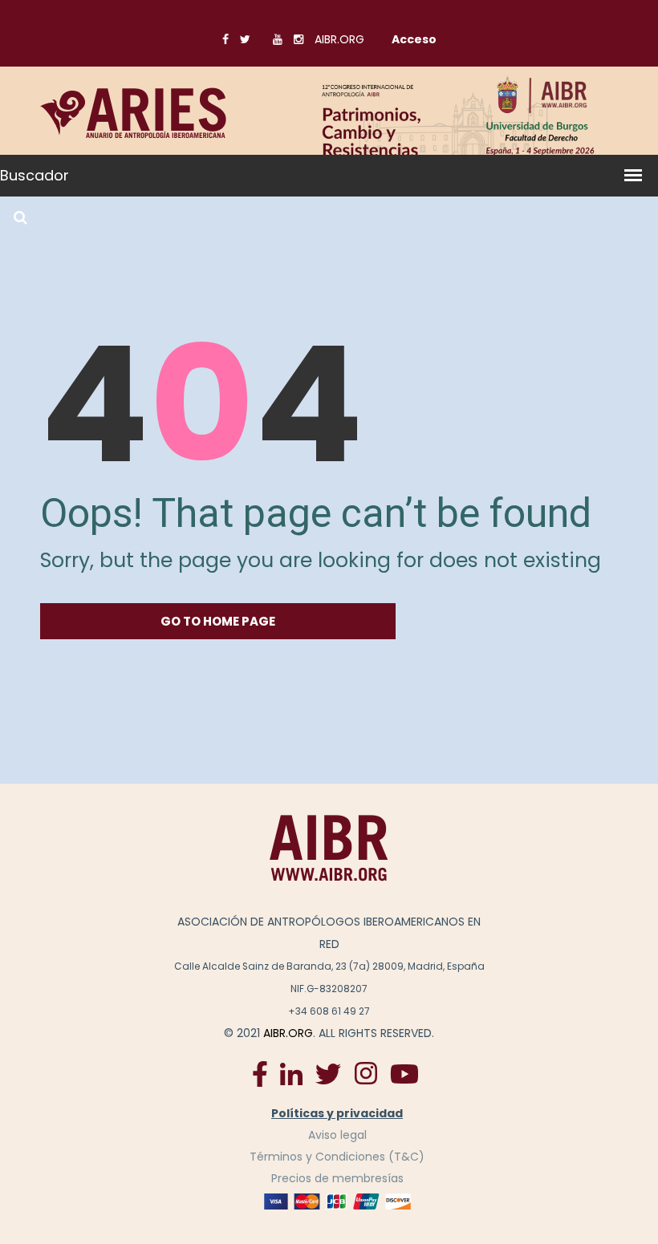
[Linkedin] (291, 1073)
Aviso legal (337, 1135)
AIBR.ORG (339, 39)
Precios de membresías (337, 1178)
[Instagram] (365, 1072)
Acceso (414, 39)
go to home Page (217, 621)
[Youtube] (404, 1073)
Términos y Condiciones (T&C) (337, 1157)
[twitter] (328, 1073)
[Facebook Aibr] (260, 1072)
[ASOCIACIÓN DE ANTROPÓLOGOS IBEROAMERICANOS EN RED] (329, 848)
